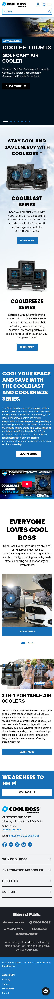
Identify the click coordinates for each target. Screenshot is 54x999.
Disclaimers (8, 988)
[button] (38, 5)
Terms (5, 984)
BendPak (29, 942)
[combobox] (24, 11)
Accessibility (8, 975)
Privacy (6, 979)
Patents (6, 993)
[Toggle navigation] (50, 4)
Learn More (27, 240)
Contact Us (27, 792)
